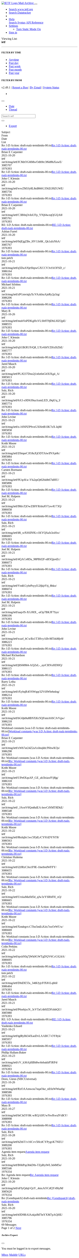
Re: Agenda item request (44, 1175)
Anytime (14, 59)
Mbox (4, 1254)
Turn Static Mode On (28, 29)
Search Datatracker (20, 12)
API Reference (34, 22)
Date (11, 106)
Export (13, 125)
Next (18, 1227)
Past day (14, 63)
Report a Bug (20, 87)
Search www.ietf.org (21, 9)
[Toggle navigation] (35, 4)
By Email (35, 87)
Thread (13, 109)
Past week (15, 66)
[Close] (2, 1243)
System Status (51, 87)
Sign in (13, 32)
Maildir (13, 1254)
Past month (15, 69)
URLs (22, 1254)
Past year (14, 72)
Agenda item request (37, 1151)
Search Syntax (17, 22)
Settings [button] (13, 25)
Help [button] (12, 19)
